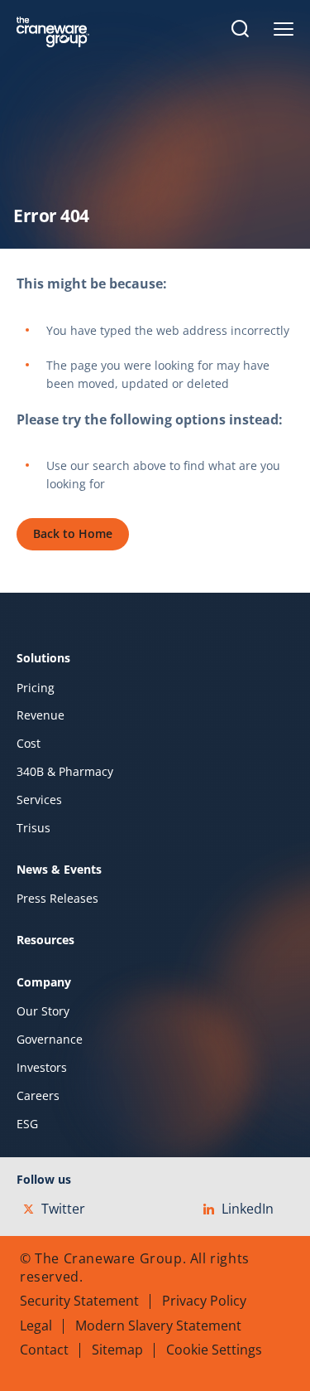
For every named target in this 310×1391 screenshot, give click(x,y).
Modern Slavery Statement (158, 1325)
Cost (29, 743)
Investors (42, 1067)
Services (39, 799)
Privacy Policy (204, 1301)
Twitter (63, 1208)
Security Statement (79, 1301)
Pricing (36, 688)
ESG (27, 1124)
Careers (38, 1095)
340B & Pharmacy (65, 771)
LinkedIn (248, 1208)
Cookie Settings (214, 1349)
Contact (44, 1349)
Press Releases (57, 898)
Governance (50, 1039)
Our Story (43, 1011)
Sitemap (117, 1349)
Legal (36, 1325)
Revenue (40, 715)
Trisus (33, 828)
